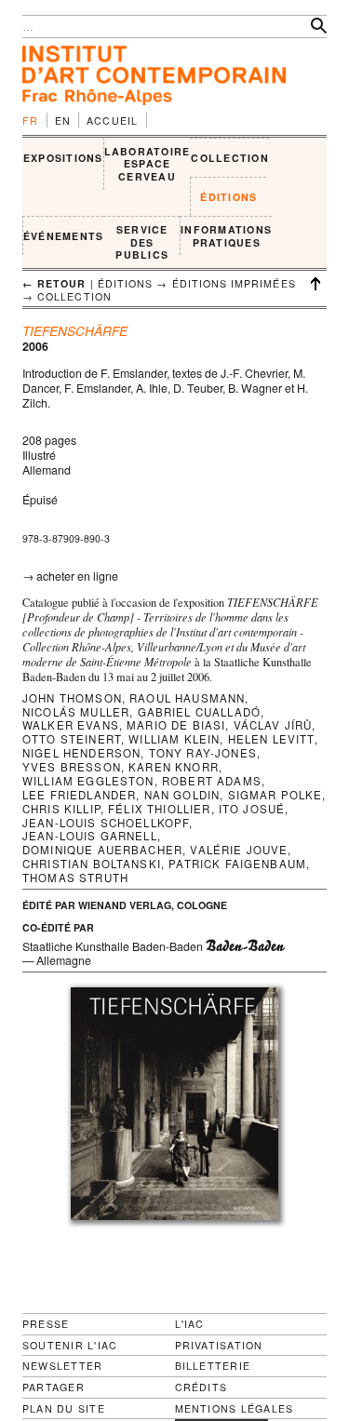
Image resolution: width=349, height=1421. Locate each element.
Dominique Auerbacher (102, 849)
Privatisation (219, 1345)
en (63, 120)
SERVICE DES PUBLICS (141, 241)
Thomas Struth (75, 877)
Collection (74, 296)
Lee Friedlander (79, 794)
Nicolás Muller (75, 711)
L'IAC (190, 1324)
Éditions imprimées (234, 283)
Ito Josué (252, 808)
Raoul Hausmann (187, 697)
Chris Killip (61, 808)
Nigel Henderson (81, 752)
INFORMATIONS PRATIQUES (226, 235)
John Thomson (72, 697)
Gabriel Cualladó (200, 711)
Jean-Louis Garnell (89, 835)
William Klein (174, 738)
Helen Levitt (271, 738)
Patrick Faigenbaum (237, 863)
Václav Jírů (273, 724)
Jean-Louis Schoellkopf (105, 822)
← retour (54, 283)
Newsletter (62, 1366)
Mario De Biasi (176, 724)
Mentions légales (234, 1408)
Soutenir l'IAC (69, 1345)
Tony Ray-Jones (203, 752)
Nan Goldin (182, 794)
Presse (45, 1324)
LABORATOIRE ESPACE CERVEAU (147, 163)
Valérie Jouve (239, 849)
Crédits (201, 1387)
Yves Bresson (71, 766)
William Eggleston (88, 780)
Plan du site (63, 1408)
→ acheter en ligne (70, 576)
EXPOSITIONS (63, 158)
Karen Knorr (173, 766)
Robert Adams (212, 780)
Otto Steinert (71, 738)
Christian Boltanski (91, 863)
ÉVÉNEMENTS (63, 236)
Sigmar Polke (275, 794)
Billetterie (213, 1366)
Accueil (113, 120)
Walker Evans (70, 724)
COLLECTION (229, 158)
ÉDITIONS (228, 197)
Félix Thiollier (159, 808)
